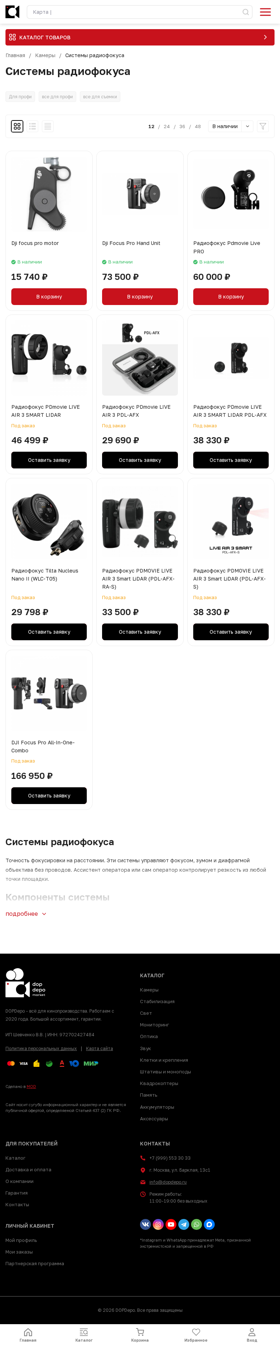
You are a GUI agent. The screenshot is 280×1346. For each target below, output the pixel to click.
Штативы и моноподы (165, 1071)
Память (148, 1095)
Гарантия (16, 1193)
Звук (145, 1048)
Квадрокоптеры (159, 1083)
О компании (19, 1181)
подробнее (22, 913)
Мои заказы (19, 1252)
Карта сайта (99, 1048)
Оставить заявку (49, 460)
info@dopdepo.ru (168, 1182)
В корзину (49, 296)
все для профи (57, 96)
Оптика (149, 1036)
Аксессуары (154, 1118)
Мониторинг (154, 1025)
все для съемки (100, 96)
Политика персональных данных (41, 1048)
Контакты (17, 1204)
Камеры (45, 55)
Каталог (15, 1158)
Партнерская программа (34, 1263)
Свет (146, 1013)
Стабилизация (157, 1001)
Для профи (20, 96)
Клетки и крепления (164, 1060)
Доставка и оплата (28, 1169)
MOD (31, 1086)
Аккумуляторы (157, 1107)
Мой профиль (21, 1240)
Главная (15, 55)
